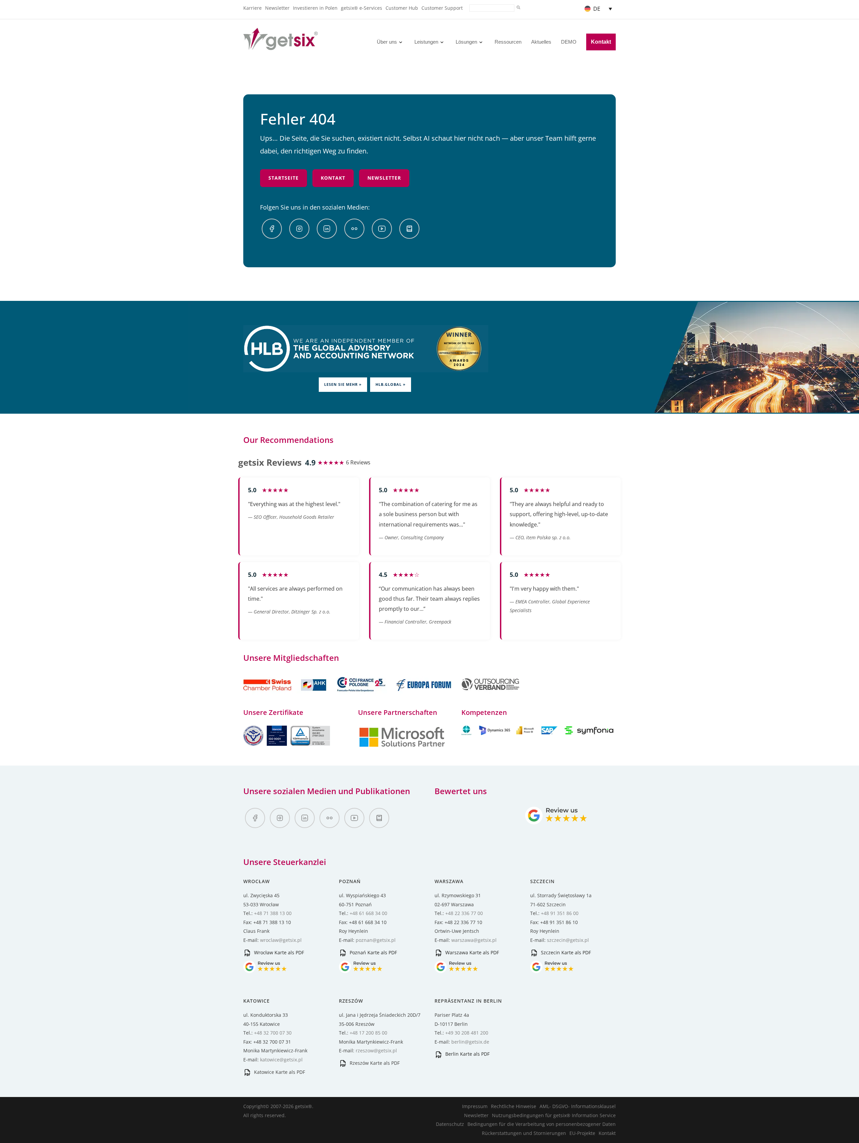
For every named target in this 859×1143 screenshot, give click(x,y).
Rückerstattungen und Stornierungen (524, 1133)
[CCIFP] (362, 695)
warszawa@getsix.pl (474, 940)
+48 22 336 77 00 (464, 913)
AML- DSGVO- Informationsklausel (578, 1106)
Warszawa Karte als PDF (471, 952)
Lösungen (466, 42)
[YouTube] (382, 229)
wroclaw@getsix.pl (281, 940)
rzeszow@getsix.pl (376, 1050)
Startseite (283, 178)
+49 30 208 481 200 (466, 1033)
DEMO (568, 42)
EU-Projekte (582, 1133)
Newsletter (277, 8)
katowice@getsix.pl (281, 1059)
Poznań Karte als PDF (372, 952)
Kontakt (601, 42)
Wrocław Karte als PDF (278, 952)
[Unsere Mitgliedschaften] (285, 695)
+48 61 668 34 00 (368, 913)
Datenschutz (450, 1124)
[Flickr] (354, 229)
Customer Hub (402, 8)
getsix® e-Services (361, 8)
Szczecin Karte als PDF (565, 952)
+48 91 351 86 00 (559, 913)
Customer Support (442, 8)
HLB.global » (390, 384)
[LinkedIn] (327, 229)
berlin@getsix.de (470, 1042)
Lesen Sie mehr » (343, 384)
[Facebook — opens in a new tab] (272, 229)
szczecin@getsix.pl (568, 940)
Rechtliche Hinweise (513, 1106)
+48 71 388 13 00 (273, 913)
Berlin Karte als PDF (467, 1054)
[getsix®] (280, 46)
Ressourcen (508, 42)
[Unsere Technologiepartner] (402, 746)
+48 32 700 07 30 (273, 1033)
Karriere (252, 8)
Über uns (387, 42)
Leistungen (426, 42)
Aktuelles (541, 42)
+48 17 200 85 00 (368, 1033)
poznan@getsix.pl (376, 940)
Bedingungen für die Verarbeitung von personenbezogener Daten (541, 1124)
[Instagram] (299, 229)
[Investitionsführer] (409, 229)
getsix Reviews (270, 462)
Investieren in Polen (315, 8)
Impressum (475, 1106)
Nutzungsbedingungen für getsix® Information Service (554, 1115)
